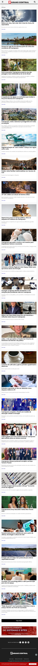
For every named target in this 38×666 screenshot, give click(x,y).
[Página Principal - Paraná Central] (19, 657)
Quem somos (11, 658)
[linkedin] (26, 642)
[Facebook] (20, 642)
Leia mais (3, 29)
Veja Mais (19, 620)
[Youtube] (28, 642)
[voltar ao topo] (36, 655)
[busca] (34, 2)
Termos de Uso (26, 658)
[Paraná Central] (19, 2)
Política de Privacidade (18, 658)
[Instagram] (23, 642)
